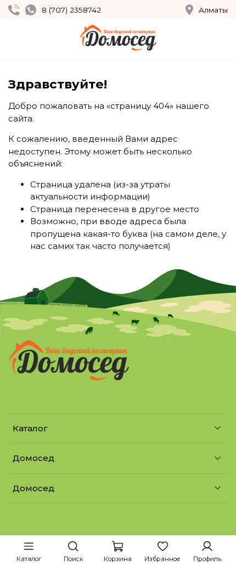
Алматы (213, 9)
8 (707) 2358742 (71, 9)
